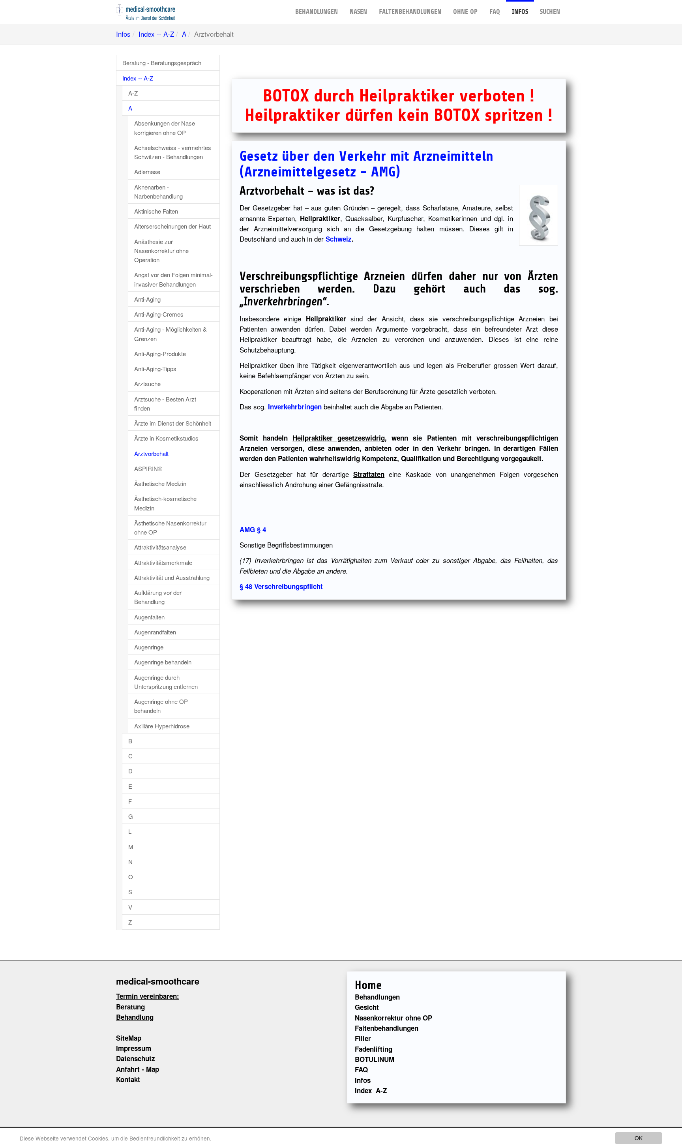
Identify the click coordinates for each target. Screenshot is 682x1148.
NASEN (358, 11)
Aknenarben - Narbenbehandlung (158, 191)
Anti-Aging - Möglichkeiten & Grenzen (170, 333)
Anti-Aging (147, 299)
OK (639, 1138)
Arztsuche (147, 383)
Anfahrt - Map (137, 1069)
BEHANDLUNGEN (316, 11)
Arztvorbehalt (151, 453)
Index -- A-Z (156, 34)
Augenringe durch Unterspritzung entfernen (166, 681)
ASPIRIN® (148, 468)
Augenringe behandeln (162, 662)
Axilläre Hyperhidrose (161, 726)
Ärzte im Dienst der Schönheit (172, 423)
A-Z (133, 93)
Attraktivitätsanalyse (160, 547)
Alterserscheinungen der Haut (172, 226)
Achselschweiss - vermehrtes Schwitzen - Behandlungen (172, 152)
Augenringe (148, 647)
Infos (520, 11)
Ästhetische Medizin (160, 483)
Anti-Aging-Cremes (159, 314)
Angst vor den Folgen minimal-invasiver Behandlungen (173, 279)
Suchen (550, 11)
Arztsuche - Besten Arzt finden (165, 403)
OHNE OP (465, 11)
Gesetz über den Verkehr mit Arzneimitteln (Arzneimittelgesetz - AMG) (366, 164)
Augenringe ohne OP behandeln (161, 706)
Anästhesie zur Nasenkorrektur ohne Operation (161, 250)
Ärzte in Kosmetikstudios (166, 438)
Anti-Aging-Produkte (160, 353)
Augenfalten (149, 617)
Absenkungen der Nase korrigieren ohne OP (164, 127)
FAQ (494, 11)
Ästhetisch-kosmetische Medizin (165, 503)
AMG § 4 (253, 529)
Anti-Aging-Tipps (155, 368)
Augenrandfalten (155, 632)
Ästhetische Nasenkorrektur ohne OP (170, 527)
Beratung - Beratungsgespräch (161, 62)
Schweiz (339, 239)
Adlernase (147, 171)
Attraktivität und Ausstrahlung (172, 577)
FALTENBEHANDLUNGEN (410, 11)
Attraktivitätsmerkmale (163, 562)
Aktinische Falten (156, 211)
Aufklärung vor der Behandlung (158, 597)
